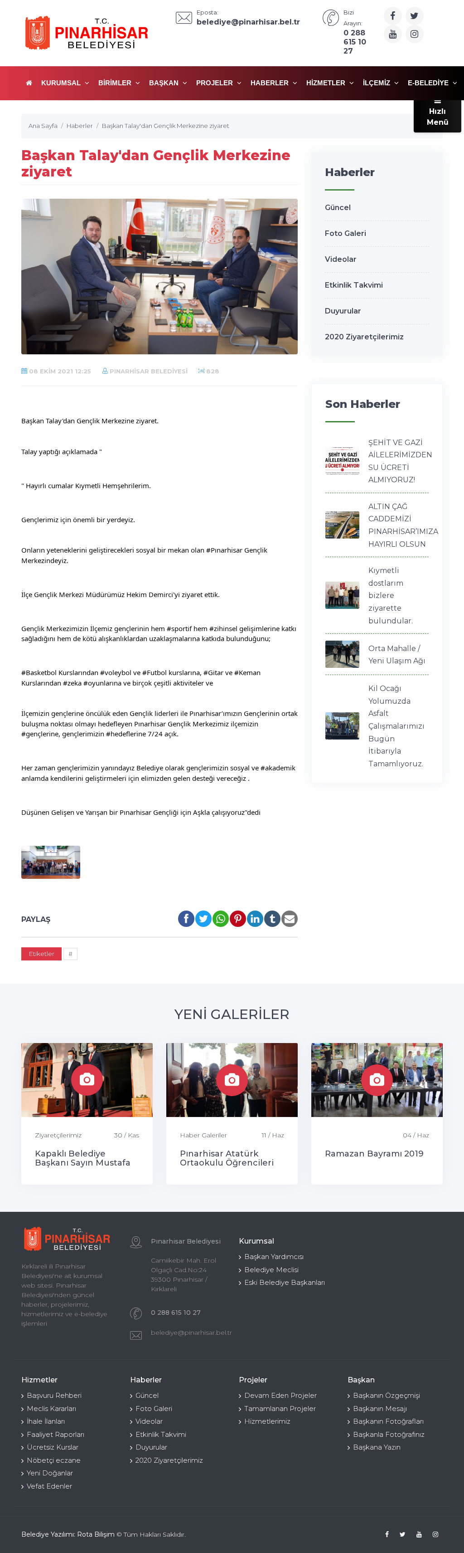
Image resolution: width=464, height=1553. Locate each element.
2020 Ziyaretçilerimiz (364, 337)
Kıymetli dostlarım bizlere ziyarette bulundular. (390, 595)
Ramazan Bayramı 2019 (374, 1154)
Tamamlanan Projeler (280, 1408)
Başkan (164, 83)
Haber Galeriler (203, 1135)
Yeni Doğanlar (50, 1473)
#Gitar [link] (213, 672)
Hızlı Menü (438, 117)
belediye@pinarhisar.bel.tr (191, 1332)
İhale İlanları (46, 1421)
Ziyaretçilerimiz (58, 1135)
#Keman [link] (247, 672)
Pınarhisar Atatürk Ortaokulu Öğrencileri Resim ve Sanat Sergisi (228, 1163)
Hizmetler (326, 83)
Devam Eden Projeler (280, 1395)
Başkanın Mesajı (380, 1408)
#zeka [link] (72, 682)
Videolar (341, 259)
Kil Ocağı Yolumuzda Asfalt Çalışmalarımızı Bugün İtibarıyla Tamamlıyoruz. (396, 726)
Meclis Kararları (51, 1408)
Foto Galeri (345, 233)
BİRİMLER (115, 83)
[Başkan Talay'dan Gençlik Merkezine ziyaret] (50, 862)
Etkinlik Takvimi (354, 285)
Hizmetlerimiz (267, 1421)
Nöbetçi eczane (54, 1460)
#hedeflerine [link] (126, 733)
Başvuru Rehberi (54, 1395)
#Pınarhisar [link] (224, 549)
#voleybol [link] (115, 672)
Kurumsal (61, 83)
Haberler (270, 83)
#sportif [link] (179, 628)
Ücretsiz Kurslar (52, 1447)
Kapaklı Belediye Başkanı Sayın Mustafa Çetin (82, 1163)
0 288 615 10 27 (176, 1312)
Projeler (215, 83)
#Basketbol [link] (39, 672)
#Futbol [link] (154, 672)
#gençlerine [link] (39, 733)
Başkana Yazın (377, 1447)
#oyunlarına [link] (102, 682)
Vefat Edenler (49, 1486)
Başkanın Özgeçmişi (386, 1395)
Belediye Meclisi (271, 1269)
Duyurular (343, 311)
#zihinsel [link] (223, 628)
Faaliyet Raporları (55, 1434)
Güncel (338, 207)
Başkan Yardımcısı (274, 1256)
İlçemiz (377, 83)
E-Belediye (429, 83)
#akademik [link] (278, 767)
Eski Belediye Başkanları (284, 1282)
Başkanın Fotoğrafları (388, 1421)
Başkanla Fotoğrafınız (389, 1434)
